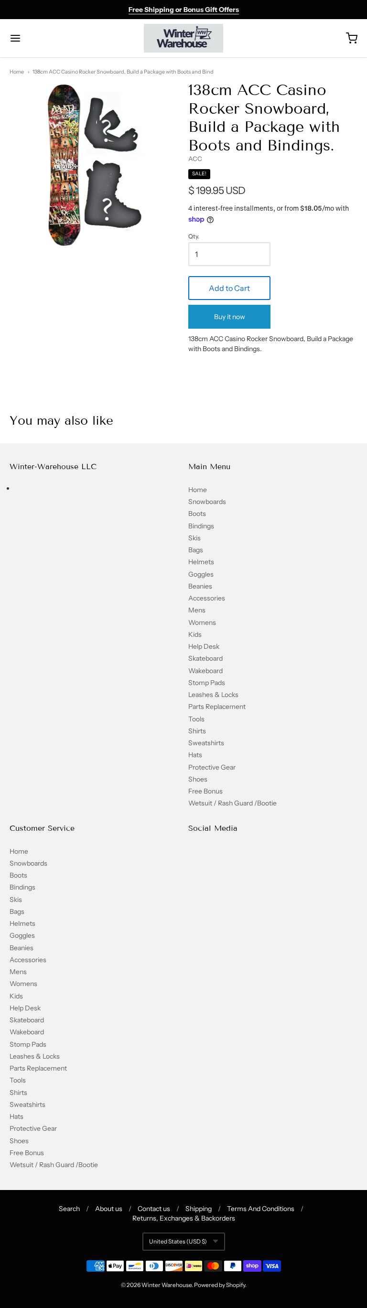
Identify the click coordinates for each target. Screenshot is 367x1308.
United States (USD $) (178, 1241)
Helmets (201, 562)
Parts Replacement (217, 706)
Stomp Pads (206, 682)
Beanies (200, 586)
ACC (195, 158)
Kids (195, 634)
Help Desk (203, 646)
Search (69, 1208)
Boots (197, 513)
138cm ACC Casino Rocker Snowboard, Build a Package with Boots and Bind (123, 71)
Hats (195, 754)
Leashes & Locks (213, 694)
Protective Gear (212, 767)
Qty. (193, 236)
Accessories (206, 598)
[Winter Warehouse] (184, 38)
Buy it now (229, 316)
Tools (196, 719)
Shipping (198, 1208)
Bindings (201, 526)
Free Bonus (205, 791)
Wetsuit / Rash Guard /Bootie (232, 803)
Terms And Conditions (260, 1208)
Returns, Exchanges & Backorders (183, 1218)
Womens (202, 622)
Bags (195, 550)
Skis (194, 538)
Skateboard (205, 658)
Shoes (197, 779)
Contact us (154, 1208)
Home (17, 71)
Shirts (197, 731)
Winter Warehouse (166, 1284)
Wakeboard (205, 670)
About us (108, 1208)
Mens (196, 610)
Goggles (201, 574)
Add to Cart (229, 288)
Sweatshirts (206, 743)
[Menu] (44, 38)
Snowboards (207, 501)
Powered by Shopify (219, 1284)
